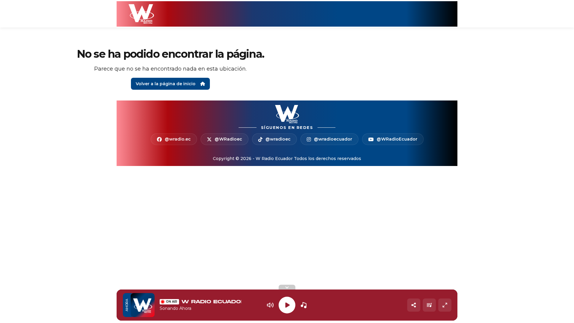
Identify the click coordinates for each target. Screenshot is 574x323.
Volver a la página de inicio (166, 83)
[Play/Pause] (287, 305)
